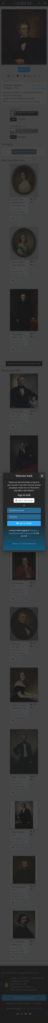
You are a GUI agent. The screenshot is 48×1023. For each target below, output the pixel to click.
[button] (24, 500)
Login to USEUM (25, 523)
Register (15, 543)
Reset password (29, 543)
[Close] (42, 476)
